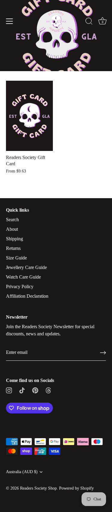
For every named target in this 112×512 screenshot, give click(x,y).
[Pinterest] (35, 389)
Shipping (14, 238)
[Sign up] (103, 353)
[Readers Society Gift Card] (29, 116)
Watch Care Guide (23, 276)
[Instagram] (9, 389)
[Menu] (9, 21)
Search (12, 219)
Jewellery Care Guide (26, 267)
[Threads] (48, 389)
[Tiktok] (22, 389)
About (12, 229)
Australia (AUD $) (22, 472)
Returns (13, 248)
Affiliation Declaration (27, 296)
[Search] (89, 22)
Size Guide (16, 257)
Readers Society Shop (38, 488)
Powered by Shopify (76, 488)
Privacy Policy (19, 286)
